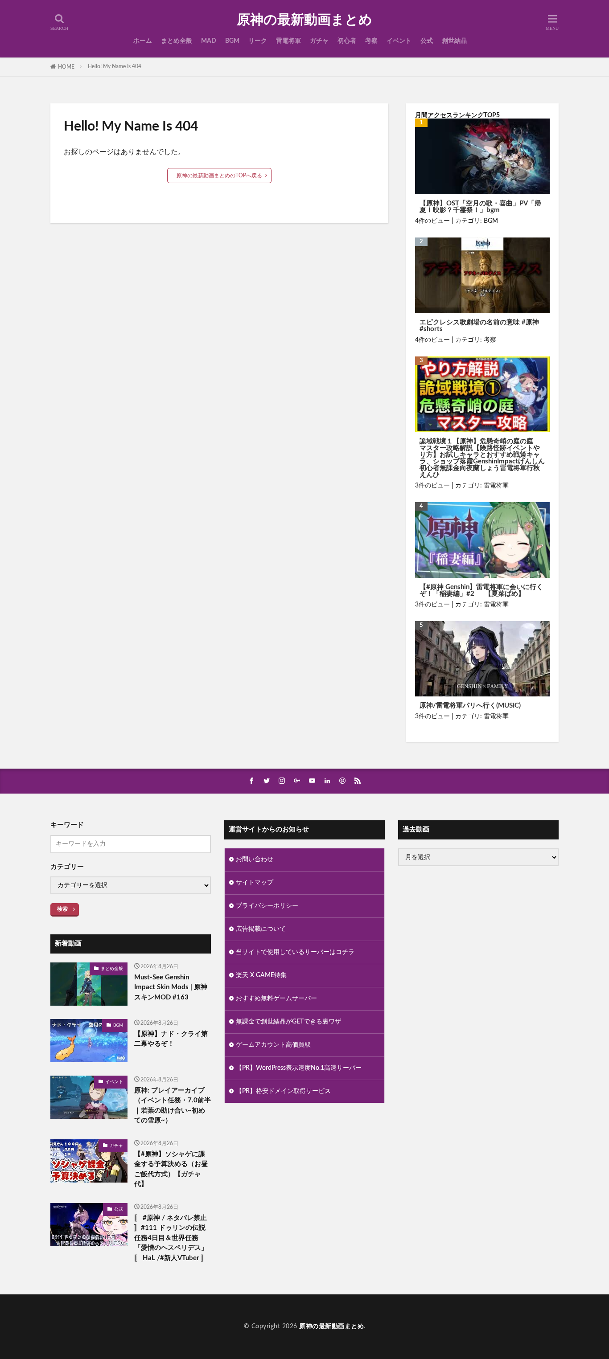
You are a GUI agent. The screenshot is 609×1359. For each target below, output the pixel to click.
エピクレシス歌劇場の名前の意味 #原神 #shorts (479, 325)
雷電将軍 (288, 41)
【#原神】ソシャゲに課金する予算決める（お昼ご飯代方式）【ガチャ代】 (171, 1169)
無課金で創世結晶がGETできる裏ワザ (288, 1022)
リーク (257, 41)
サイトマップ (254, 883)
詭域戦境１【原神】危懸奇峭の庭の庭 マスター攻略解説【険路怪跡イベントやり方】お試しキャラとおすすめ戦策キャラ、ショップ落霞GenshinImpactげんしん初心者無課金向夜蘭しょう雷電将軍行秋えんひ (482, 458)
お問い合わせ (254, 859)
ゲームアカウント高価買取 (273, 1045)
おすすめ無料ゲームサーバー (276, 998)
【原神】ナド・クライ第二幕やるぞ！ (171, 1039)
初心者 (346, 41)
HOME (66, 67)
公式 (426, 41)
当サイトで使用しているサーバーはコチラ (295, 952)
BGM (232, 41)
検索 (62, 909)
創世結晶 (454, 41)
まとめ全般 (176, 41)
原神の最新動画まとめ (304, 20)
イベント (399, 41)
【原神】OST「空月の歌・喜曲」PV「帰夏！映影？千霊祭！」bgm (480, 206)
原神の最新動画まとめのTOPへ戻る (219, 175)
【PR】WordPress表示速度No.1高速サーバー (299, 1068)
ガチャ (319, 41)
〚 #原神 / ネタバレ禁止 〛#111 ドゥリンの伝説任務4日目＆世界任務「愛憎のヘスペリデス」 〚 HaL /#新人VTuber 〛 (171, 1238)
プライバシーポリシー (267, 906)
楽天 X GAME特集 (261, 975)
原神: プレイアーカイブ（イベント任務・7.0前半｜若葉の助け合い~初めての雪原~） (172, 1105)
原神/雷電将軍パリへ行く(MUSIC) (470, 705)
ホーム (142, 41)
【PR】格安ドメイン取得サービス (283, 1091)
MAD (208, 41)
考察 (371, 41)
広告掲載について (261, 929)
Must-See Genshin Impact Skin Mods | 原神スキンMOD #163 (170, 987)
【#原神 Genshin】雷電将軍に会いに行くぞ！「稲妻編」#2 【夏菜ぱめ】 (481, 590)
